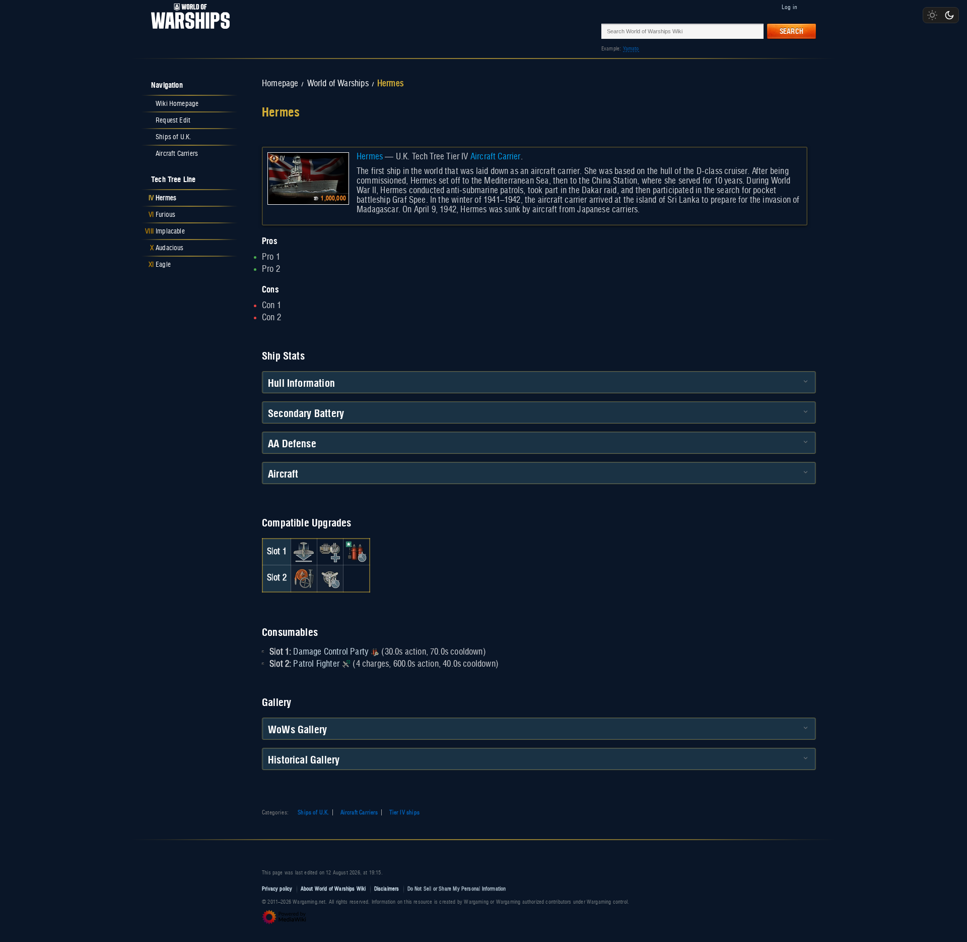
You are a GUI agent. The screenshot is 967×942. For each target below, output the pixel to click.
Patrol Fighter (316, 664)
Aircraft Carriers (359, 812)
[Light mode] (932, 15)
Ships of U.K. (313, 812)
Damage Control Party (330, 652)
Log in (789, 7)
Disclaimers (386, 889)
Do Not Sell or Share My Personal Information (456, 889)
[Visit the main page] (187, 31)
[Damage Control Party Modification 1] (357, 551)
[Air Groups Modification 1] (304, 551)
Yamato (631, 48)
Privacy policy (277, 889)
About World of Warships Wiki (333, 889)
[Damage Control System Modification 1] (304, 578)
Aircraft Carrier (495, 156)
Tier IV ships (404, 812)
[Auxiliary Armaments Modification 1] (330, 551)
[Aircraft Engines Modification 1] (330, 578)
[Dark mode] (949, 15)
